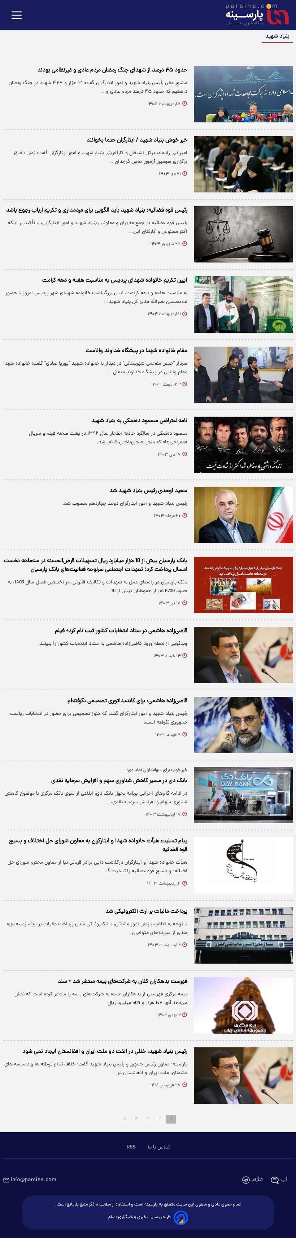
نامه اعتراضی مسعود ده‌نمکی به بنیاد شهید (139, 421)
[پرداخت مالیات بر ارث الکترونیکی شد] (243, 935)
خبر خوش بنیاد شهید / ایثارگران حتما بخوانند (137, 140)
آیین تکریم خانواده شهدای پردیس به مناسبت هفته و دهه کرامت (114, 280)
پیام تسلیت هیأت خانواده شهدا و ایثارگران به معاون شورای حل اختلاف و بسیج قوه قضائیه (98, 845)
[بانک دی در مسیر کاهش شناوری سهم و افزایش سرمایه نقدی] (243, 795)
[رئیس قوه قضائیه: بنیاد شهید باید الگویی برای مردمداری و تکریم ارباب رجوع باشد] (243, 234)
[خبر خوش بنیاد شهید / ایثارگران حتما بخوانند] (243, 164)
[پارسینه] (253, 15)
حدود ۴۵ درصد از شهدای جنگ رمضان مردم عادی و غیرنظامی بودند (112, 70)
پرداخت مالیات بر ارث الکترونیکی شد (146, 911)
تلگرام (257, 1180)
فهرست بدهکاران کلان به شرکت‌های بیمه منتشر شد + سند (122, 981)
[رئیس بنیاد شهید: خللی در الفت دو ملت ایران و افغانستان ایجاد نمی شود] (243, 1075)
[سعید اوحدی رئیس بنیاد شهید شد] (243, 515)
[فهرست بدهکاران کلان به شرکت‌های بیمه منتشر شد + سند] (243, 1005)
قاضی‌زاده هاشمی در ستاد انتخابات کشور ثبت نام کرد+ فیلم (121, 631)
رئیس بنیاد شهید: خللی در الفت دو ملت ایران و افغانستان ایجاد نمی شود (104, 1051)
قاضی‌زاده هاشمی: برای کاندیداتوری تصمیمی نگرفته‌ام (127, 701)
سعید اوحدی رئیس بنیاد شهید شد (148, 491)
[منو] (16, 16)
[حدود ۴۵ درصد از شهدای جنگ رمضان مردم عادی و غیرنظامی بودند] (243, 94)
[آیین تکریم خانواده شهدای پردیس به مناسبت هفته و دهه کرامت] (243, 304)
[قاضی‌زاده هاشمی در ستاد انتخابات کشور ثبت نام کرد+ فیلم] (243, 655)
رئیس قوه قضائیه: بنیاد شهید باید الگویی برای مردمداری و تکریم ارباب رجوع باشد (96, 210)
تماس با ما (159, 1147)
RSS (131, 1147)
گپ (284, 1180)
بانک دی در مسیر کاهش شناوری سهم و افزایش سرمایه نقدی (119, 781)
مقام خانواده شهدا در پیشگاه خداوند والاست (136, 351)
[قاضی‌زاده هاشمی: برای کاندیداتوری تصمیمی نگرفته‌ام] (243, 725)
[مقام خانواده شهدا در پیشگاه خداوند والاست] (243, 375)
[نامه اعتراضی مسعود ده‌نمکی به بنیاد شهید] (243, 445)
